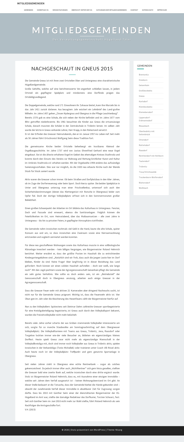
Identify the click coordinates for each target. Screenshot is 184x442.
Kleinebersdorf (146, 112)
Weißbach (143, 188)
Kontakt (134, 10)
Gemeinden (28, 10)
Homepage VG (42, 10)
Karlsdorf (143, 101)
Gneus (142, 96)
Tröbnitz (143, 166)
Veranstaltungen (60, 10)
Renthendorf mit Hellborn (151, 155)
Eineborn (143, 80)
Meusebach (144, 125)
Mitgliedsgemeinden (30, 3)
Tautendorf (144, 161)
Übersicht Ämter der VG (82, 10)
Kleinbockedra (145, 106)
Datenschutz (147, 10)
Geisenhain (144, 85)
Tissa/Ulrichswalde (147, 172)
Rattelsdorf (144, 145)
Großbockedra (145, 90)
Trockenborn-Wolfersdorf (151, 177)
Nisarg (118, 429)
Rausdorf (143, 150)
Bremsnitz (144, 74)
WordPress (99, 429)
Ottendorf (143, 139)
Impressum (162, 10)
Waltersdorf (144, 182)
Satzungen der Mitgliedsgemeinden (111, 10)
